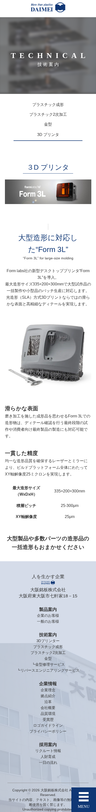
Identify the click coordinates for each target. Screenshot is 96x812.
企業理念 (48, 690)
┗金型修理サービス (48, 664)
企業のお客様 (48, 615)
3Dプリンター (48, 641)
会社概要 (48, 708)
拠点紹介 (48, 696)
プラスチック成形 (48, 105)
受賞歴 (48, 719)
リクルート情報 (48, 751)
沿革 (48, 702)
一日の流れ (48, 762)
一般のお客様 (48, 621)
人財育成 (48, 756)
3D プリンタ (48, 135)
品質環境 (48, 713)
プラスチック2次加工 (48, 114)
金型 (48, 124)
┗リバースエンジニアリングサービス (48, 670)
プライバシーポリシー (48, 731)
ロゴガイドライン (48, 725)
